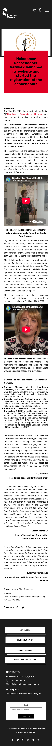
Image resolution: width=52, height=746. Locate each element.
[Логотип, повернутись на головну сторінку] (7, 13)
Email (26, 705)
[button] (26, 631)
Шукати (22, 10)
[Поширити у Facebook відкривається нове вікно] (18, 606)
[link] (26, 651)
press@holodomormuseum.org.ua (25, 693)
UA (39, 9)
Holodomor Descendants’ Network (24, 114)
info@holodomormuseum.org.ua (24, 684)
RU (39, 11)
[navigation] (47, 10)
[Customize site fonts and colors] (34, 10)
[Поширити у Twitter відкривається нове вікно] (24, 606)
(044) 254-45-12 (17, 681)
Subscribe (26, 716)
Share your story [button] (25, 640)
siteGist (32, 732)
